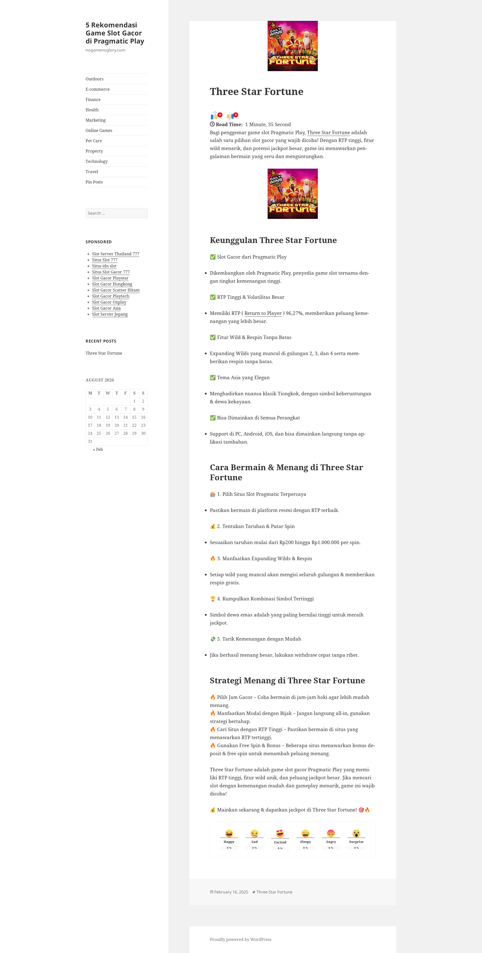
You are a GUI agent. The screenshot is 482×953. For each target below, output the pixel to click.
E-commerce (98, 89)
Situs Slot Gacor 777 (111, 272)
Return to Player (263, 313)
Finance (93, 99)
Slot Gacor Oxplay (109, 302)
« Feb (98, 449)
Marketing (96, 120)
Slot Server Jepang (110, 314)
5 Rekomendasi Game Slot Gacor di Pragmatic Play (115, 32)
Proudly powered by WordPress (240, 939)
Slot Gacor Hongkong (112, 284)
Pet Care (94, 141)
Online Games (99, 130)
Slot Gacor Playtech (110, 296)
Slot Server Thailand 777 (115, 254)
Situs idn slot (104, 266)
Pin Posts (94, 182)
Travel (92, 171)
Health (92, 110)
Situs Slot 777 (104, 260)
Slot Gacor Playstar (110, 278)
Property (94, 151)
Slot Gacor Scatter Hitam (116, 290)
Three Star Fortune (104, 353)
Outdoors (94, 79)
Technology (97, 161)
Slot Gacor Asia (106, 308)
